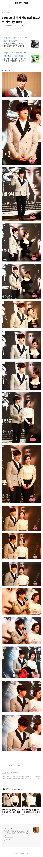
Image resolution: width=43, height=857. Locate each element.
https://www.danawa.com (13, 53)
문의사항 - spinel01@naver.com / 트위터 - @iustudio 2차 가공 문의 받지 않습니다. (17, 833)
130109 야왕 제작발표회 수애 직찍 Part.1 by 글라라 (15, 778)
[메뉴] (3, 3)
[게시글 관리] (11, 765)
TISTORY (21, 853)
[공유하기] (9, 765)
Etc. (8, 773)
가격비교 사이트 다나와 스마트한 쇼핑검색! (14, 56)
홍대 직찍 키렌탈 (11, 41)
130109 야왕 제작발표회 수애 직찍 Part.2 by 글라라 (15, 776)
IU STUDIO (21, 3)
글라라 (4, 773)
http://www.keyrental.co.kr (13, 38)
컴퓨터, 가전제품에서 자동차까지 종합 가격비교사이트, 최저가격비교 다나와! (15, 59)
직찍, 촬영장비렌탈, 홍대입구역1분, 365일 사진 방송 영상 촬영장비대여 (15, 44)
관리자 (28, 853)
